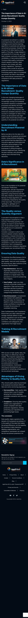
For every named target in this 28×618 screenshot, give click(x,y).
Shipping (22, 490)
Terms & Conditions (17, 478)
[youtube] (10, 495)
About (22, 475)
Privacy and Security (13, 487)
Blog (13, 481)
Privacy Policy (13, 475)
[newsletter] (25, 463)
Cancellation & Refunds (10, 490)
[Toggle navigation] (25, 2)
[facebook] (14, 495)
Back (4, 9)
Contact (6, 478)
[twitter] (17, 495)
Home (4, 475)
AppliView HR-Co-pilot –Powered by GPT (13, 484)
